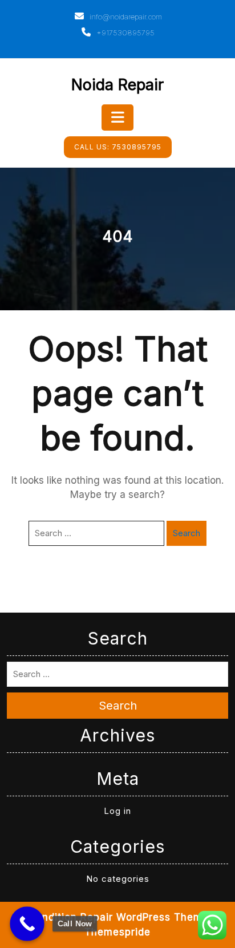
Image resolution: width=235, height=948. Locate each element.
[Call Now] (27, 923)
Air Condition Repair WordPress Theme (110, 917)
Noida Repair (117, 84)
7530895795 (117, 147)
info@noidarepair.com (124, 16)
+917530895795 (124, 32)
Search (186, 533)
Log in (117, 810)
